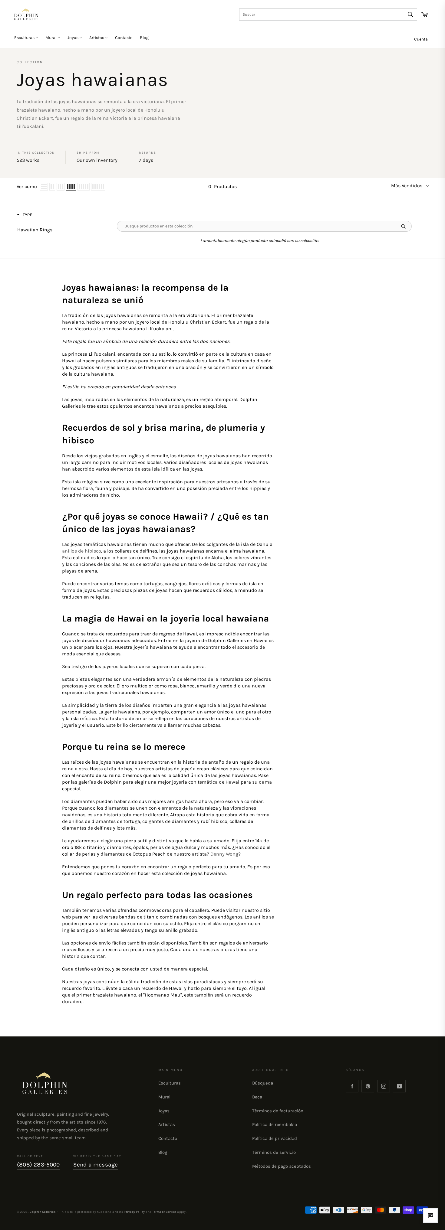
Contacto (124, 37)
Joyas (73, 37)
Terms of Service (164, 1211)
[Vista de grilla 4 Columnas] (71, 187)
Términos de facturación (277, 1111)
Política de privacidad (274, 1138)
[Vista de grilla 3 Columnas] (60, 187)
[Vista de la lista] (44, 187)
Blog (144, 37)
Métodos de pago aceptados (281, 1166)
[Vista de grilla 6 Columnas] (98, 187)
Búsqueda (262, 1083)
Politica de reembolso (274, 1124)
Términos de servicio (274, 1152)
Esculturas (24, 37)
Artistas (97, 37)
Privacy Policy (134, 1211)
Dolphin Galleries (42, 1211)
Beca (257, 1097)
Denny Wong (224, 854)
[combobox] (328, 14)
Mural (51, 37)
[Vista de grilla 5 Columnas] (83, 187)
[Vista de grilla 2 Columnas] (52, 187)
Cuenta (421, 39)
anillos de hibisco (81, 551)
